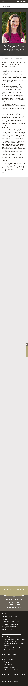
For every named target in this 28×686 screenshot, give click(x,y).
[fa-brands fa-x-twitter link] (15, 607)
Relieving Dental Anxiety (11, 670)
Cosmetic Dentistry (9, 667)
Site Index (5, 677)
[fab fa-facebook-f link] (7, 607)
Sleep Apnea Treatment (11, 662)
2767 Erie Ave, (14, 603)
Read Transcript (8, 41)
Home (4, 58)
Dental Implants (9, 659)
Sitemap (16, 681)
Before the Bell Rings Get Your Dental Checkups (13, 648)
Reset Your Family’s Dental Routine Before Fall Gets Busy (14, 640)
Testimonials (16, 674)
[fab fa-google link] (10, 607)
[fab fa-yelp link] (20, 607)
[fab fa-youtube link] (13, 607)
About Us (9, 58)
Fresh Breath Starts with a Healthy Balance (14, 644)
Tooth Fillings (8, 664)
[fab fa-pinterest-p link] (18, 607)
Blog (23, 674)
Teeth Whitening (9, 657)
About (9, 674)
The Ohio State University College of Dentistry (13, 85)
